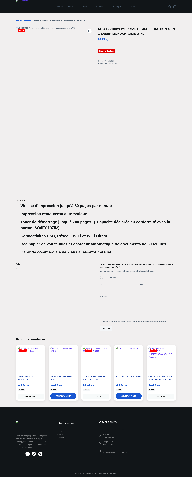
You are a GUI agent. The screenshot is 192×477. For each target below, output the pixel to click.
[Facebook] (27, 454)
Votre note (102, 277)
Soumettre (106, 328)
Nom (102, 284)
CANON (21, 390)
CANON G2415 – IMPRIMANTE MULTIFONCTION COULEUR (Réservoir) (160, 379)
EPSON (119, 390)
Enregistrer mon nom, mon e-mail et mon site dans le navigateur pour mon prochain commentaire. (134, 321)
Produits (71, 7)
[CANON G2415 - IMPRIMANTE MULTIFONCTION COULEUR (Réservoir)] (161, 360)
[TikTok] (34, 454)
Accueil (60, 7)
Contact (60, 434)
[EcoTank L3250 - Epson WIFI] (129, 360)
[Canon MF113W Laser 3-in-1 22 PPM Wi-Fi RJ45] (96, 360)
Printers (113, 64)
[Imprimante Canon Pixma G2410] (63, 360)
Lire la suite (30, 396)
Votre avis (104, 296)
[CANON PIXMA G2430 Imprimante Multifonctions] (31, 360)
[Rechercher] (169, 6)
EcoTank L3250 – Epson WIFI (128, 377)
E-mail (142, 284)
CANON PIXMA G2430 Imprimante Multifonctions (26, 379)
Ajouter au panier (63, 396)
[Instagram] (40, 454)
